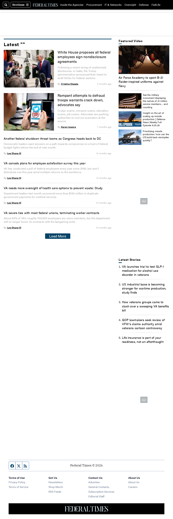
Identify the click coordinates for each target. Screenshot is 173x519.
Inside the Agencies (71, 4)
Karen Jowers (68, 127)
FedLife (156, 4)
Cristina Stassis (69, 83)
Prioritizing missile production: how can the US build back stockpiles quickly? (156, 135)
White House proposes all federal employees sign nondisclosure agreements (84, 56)
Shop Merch (55, 487)
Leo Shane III (14, 153)
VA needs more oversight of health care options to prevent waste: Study (53, 188)
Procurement (94, 4)
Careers (133, 487)
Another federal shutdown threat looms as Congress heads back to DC (52, 138)
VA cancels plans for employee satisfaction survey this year (44, 163)
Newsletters (55, 482)
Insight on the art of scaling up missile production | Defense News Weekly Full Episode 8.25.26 (154, 119)
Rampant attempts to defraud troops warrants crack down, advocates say (81, 100)
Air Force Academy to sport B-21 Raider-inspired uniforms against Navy (141, 81)
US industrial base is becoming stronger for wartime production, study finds (144, 288)
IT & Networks (113, 4)
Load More (57, 235)
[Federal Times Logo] (45, 5)
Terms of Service (18, 487)
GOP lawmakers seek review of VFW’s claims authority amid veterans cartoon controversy (143, 324)
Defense (144, 4)
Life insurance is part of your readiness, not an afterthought (143, 339)
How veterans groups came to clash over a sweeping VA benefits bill (145, 306)
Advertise (94, 482)
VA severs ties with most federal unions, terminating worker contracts (51, 212)
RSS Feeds (54, 491)
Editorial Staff (96, 496)
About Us (133, 482)
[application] (144, 59)
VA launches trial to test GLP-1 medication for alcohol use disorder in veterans (143, 270)
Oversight (130, 4)
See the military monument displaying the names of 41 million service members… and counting (155, 101)
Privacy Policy (17, 482)
